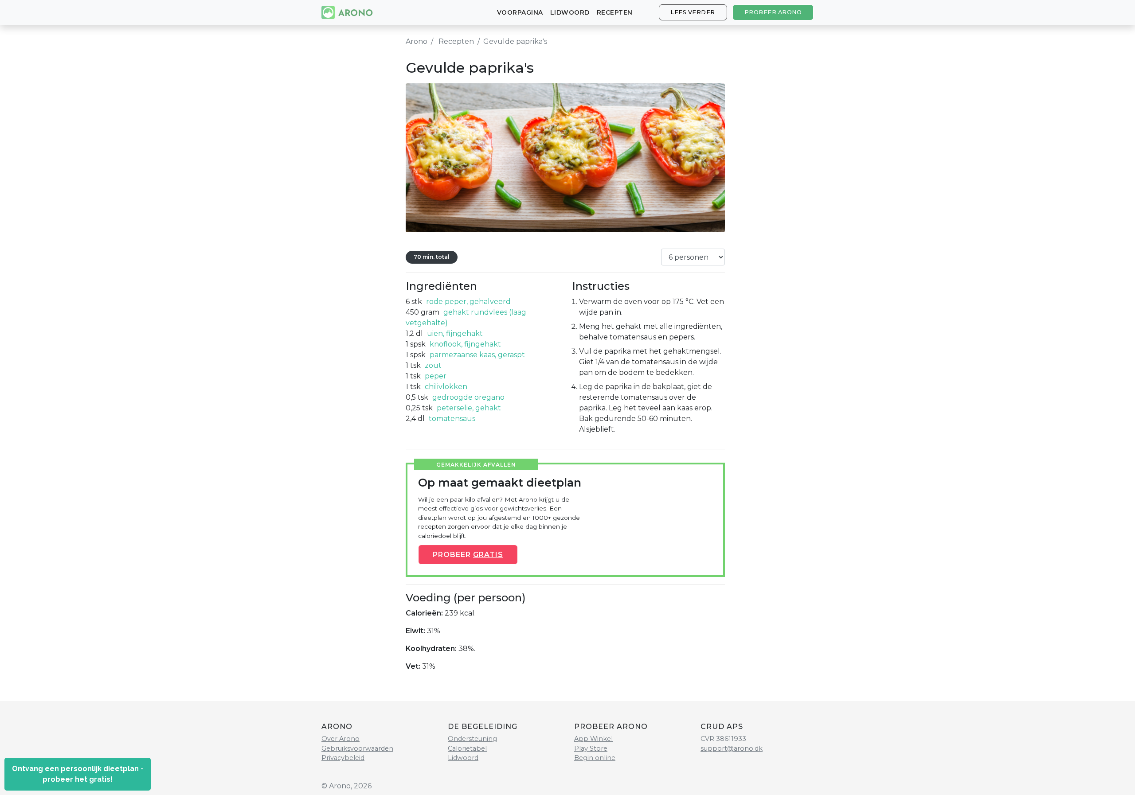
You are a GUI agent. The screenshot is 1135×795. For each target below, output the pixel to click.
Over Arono (340, 739)
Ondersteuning (472, 739)
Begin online (594, 758)
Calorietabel (467, 748)
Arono (416, 41)
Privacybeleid (342, 758)
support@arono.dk (732, 748)
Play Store (590, 748)
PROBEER (467, 554)
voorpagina (520, 12)
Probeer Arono (773, 12)
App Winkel (593, 739)
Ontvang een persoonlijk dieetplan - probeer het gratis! (78, 773)
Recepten (615, 12)
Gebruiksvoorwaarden (357, 748)
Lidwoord (570, 12)
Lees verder (692, 12)
